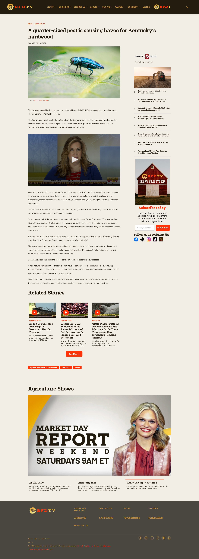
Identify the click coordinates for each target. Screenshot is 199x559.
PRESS (127, 508)
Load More (74, 354)
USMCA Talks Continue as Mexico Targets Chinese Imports (152, 126)
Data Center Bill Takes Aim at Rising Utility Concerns (153, 144)
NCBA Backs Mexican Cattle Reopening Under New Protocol (151, 118)
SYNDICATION (155, 518)
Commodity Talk (87, 482)
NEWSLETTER (81, 525)
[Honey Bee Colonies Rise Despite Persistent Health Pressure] (42, 310)
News (50, 7)
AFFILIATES (80, 518)
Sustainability (35, 321)
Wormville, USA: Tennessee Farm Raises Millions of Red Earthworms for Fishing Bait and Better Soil (73, 330)
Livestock (96, 321)
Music (93, 7)
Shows (106, 7)
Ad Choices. (107, 546)
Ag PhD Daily (36, 482)
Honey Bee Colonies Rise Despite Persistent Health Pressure (41, 328)
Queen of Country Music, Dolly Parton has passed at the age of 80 (154, 109)
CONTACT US (105, 508)
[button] (74, 159)
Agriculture (40, 24)
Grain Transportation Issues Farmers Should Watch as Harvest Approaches (154, 135)
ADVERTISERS (106, 518)
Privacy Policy (81, 546)
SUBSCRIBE (162, 228)
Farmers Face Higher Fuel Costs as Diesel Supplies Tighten (152, 152)
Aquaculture (66, 321)
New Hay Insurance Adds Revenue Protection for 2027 (152, 92)
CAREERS (153, 508)
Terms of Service (93, 546)
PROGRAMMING (132, 518)
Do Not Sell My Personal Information (40, 549)
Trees (77, 368)
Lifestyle (79, 7)
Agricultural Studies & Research (43, 368)
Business (64, 7)
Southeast (66, 368)
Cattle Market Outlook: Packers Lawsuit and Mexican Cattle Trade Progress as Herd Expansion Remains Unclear (105, 330)
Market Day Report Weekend (141, 482)
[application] (74, 160)
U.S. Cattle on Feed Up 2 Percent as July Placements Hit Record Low (152, 101)
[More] (55, 7)
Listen (146, 7)
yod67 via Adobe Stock (41, 100)
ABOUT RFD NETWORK (80, 509)
